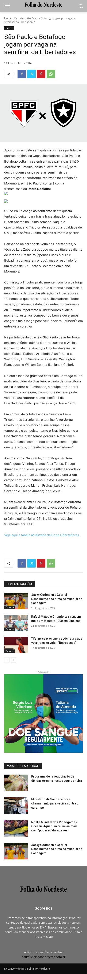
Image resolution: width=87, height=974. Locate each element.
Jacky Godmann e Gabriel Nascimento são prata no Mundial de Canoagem (56, 599)
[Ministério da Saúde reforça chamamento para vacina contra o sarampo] (16, 805)
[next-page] (13, 660)
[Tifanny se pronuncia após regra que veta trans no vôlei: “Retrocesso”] (16, 645)
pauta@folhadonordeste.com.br (43, 957)
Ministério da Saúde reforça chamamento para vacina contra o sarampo (55, 803)
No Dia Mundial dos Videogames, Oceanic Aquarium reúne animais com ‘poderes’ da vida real (54, 826)
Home (8, 18)
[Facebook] (22, 74)
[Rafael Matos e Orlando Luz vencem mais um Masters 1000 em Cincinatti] (16, 623)
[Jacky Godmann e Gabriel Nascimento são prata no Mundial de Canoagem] (16, 601)
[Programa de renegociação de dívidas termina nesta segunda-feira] (16, 783)
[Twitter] (31, 74)
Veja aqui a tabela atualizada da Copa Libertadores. (42, 535)
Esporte (19, 18)
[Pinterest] (41, 74)
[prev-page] (7, 660)
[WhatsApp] (51, 74)
